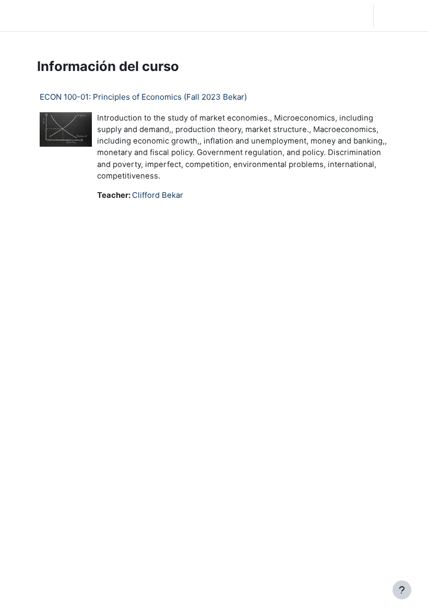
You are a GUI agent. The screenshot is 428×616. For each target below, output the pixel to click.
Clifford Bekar (157, 195)
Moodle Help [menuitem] (148, 15)
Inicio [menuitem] (77, 15)
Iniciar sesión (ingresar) (403, 15)
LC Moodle (31, 15)
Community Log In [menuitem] (108, 15)
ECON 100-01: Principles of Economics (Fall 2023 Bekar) (143, 97)
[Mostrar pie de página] (402, 590)
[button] (307, 15)
